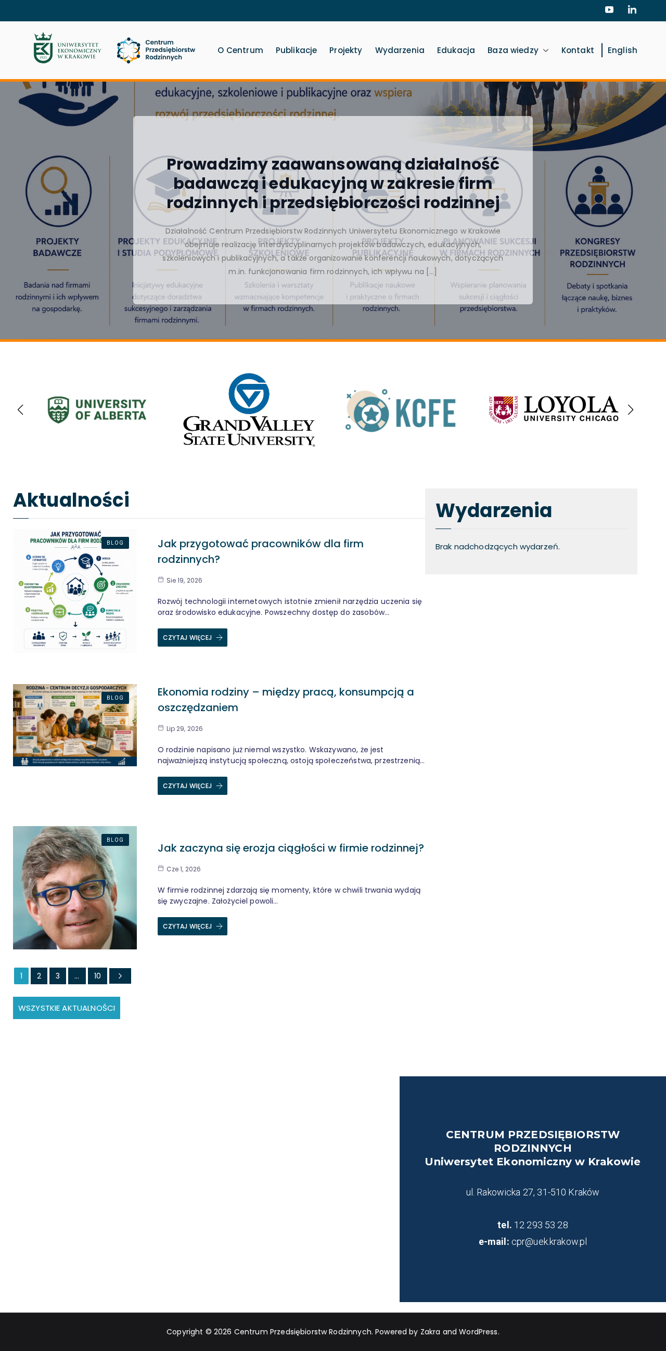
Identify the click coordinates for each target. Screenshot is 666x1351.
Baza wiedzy (513, 50)
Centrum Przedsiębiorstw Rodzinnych (303, 1332)
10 (97, 976)
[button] (544, 50)
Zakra (430, 1332)
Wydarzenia (400, 50)
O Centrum (240, 50)
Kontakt (577, 50)
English (622, 50)
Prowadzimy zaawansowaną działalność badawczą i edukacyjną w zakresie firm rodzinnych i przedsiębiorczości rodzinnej (332, 183)
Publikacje (296, 50)
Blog (115, 543)
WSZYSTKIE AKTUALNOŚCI (66, 1007)
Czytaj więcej (187, 637)
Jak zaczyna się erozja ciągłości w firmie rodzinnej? (291, 848)
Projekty (345, 50)
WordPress (478, 1332)
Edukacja (456, 50)
